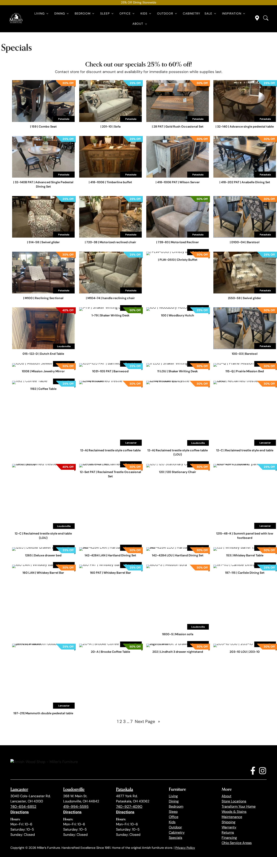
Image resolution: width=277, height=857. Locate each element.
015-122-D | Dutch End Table (43, 354)
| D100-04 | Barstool (244, 242)
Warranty (229, 827)
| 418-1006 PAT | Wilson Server (178, 182)
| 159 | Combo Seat (43, 126)
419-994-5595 (76, 806)
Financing (229, 838)
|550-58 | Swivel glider (244, 298)
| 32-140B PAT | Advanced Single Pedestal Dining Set (43, 184)
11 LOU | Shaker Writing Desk (177, 371)
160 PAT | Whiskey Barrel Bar (110, 573)
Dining (59, 13)
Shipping (228, 822)
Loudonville (74, 789)
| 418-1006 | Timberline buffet (110, 182)
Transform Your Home (239, 806)
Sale (208, 13)
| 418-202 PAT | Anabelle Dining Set (244, 182)
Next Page (147, 721)
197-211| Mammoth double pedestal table (43, 713)
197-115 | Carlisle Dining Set (244, 573)
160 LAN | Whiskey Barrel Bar (43, 573)
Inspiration (231, 13)
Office (125, 13)
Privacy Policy (185, 848)
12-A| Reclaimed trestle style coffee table (110, 450)
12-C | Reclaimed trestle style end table (244, 450)
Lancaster (19, 789)
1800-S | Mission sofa (177, 634)
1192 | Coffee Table (43, 389)
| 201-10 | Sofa (110, 126)
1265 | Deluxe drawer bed (43, 555)
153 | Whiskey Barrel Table (244, 555)
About (137, 24)
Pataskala (124, 789)
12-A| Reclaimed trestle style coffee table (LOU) (177, 452)
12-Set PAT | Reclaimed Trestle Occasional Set (110, 474)
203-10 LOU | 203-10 (245, 652)
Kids (143, 13)
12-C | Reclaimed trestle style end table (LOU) (43, 535)
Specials (175, 838)
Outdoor (165, 13)
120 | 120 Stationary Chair (177, 472)
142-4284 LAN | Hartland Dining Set (110, 555)
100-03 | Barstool (245, 354)
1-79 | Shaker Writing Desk (110, 315)
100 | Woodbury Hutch (177, 315)
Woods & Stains (234, 812)
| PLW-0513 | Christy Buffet (177, 260)
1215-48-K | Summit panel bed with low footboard (244, 535)
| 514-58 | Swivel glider (43, 242)
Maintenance (232, 817)
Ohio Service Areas (237, 843)
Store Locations (234, 801)
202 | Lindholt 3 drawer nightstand (177, 652)
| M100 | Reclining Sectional (43, 298)
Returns (228, 832)
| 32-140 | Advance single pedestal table (245, 126)
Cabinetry (191, 13)
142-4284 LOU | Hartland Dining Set (177, 555)
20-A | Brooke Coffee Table (110, 652)
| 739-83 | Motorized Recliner (177, 242)
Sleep (105, 13)
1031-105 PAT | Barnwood (110, 371)
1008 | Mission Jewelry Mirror (43, 371)
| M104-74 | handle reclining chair (110, 298)
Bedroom (82, 13)
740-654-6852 (23, 806)
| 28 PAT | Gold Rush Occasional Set (177, 126)
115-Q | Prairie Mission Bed (244, 371)
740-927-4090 (129, 806)
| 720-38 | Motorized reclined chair (110, 242)
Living (39, 13)
